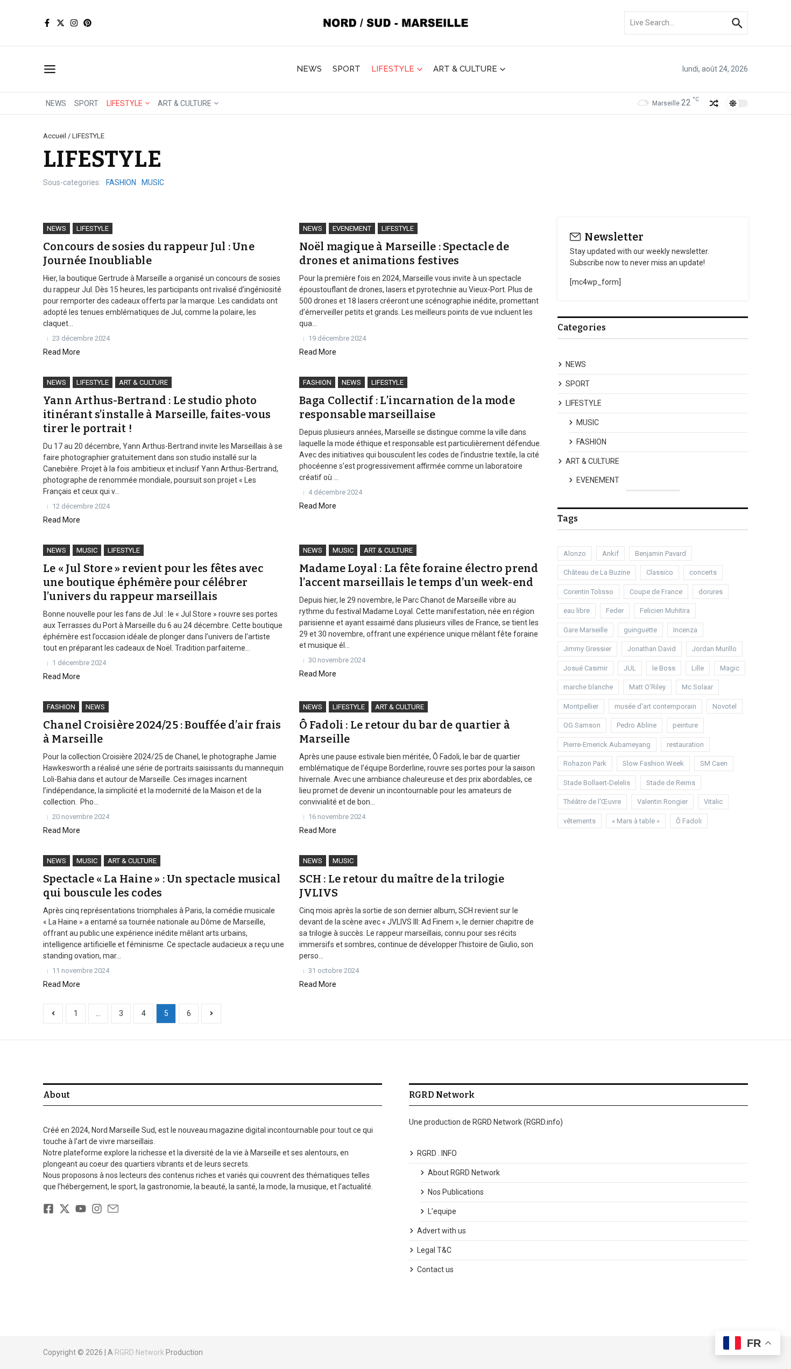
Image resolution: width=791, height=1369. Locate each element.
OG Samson (582, 725)
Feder (615, 610)
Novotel (724, 706)
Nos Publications (456, 1192)
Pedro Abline (636, 725)
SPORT (347, 69)
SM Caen (714, 763)
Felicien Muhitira (665, 610)
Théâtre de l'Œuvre (592, 802)
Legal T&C (434, 1250)
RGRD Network (139, 1352)
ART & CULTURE (465, 69)
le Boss (663, 668)
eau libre (576, 610)
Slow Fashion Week (653, 763)
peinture (685, 725)
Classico (659, 572)
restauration (685, 744)
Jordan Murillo (714, 649)
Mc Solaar (697, 687)
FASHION (121, 182)
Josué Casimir (585, 668)
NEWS (309, 69)
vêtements (579, 821)
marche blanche (588, 687)
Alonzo (574, 553)
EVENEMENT (352, 228)
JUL (630, 668)
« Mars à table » (636, 821)
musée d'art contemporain (655, 706)
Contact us (435, 1269)
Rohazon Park (584, 763)
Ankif (610, 553)
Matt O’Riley (647, 687)
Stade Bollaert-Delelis (596, 783)
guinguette (640, 630)
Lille (697, 668)
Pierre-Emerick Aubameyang (607, 744)
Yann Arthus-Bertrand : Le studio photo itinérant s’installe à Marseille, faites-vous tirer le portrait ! (157, 414)
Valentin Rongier (662, 802)
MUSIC (153, 182)
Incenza (685, 630)
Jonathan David (651, 649)
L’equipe (442, 1211)
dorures (710, 592)
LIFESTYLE (392, 69)
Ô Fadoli (689, 821)
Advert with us (441, 1230)
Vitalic (713, 802)
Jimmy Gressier (587, 649)
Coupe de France (656, 592)
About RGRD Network (464, 1172)
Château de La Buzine (596, 572)
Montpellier (580, 706)
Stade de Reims (670, 783)
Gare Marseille (585, 630)
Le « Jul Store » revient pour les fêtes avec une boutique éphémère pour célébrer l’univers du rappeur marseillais (153, 582)
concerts (703, 572)
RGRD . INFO (437, 1153)
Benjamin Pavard (660, 553)
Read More (61, 352)
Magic (729, 668)
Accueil (54, 136)
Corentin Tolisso (588, 592)
